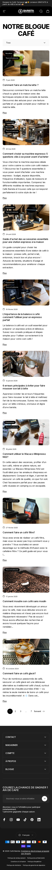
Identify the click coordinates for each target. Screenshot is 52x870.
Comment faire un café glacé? (19, 673)
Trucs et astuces (12, 58)
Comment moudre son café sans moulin (24, 601)
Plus (5, 113)
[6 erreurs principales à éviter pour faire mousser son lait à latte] (26, 364)
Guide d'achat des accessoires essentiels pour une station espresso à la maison (25, 240)
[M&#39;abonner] (44, 798)
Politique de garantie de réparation (34, 865)
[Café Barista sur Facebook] (4, 819)
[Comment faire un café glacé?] (26, 652)
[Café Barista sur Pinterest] (32, 819)
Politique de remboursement (17, 858)
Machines (9, 127)
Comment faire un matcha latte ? (20, 85)
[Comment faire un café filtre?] (26, 511)
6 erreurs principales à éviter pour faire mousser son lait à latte (24, 387)
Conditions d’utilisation (18, 861)
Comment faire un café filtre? (19, 532)
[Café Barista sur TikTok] (25, 819)
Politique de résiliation (14, 865)
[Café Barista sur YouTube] (18, 819)
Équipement (10, 122)
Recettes (9, 53)
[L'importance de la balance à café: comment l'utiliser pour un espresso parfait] (26, 292)
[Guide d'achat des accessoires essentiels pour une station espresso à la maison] (26, 217)
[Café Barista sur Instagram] (11, 819)
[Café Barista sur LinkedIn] (39, 819)
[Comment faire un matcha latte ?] (26, 63)
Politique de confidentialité (36, 858)
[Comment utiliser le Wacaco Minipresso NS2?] (26, 432)
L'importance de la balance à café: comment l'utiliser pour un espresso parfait (22, 317)
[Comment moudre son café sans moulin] (26, 580)
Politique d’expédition (34, 861)
